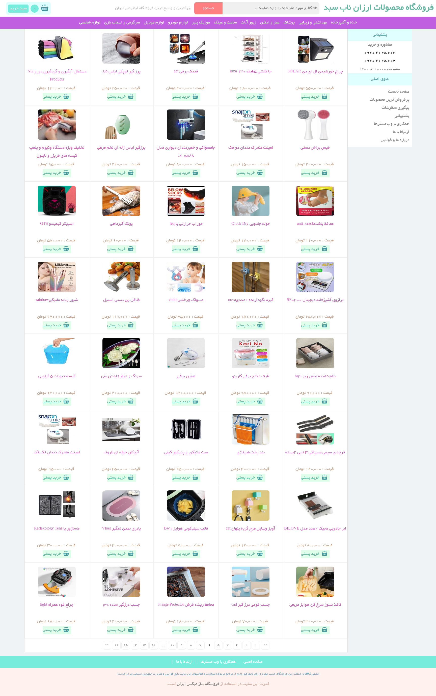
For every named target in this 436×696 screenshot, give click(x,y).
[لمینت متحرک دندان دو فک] (250, 139)
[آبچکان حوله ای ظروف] (121, 444)
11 (163, 645)
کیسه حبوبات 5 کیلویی (56, 376)
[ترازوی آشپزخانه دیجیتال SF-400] (315, 291)
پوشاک (289, 23)
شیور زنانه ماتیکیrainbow (57, 300)
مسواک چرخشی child (186, 300)
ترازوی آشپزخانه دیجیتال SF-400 (315, 300)
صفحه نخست (398, 92)
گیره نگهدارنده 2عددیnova (250, 300)
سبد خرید (18, 9)
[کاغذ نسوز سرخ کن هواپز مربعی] (315, 596)
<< (265, 645)
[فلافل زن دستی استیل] (121, 291)
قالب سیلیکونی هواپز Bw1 (186, 529)
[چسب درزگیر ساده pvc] (121, 596)
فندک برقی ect (186, 72)
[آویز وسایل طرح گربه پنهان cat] (250, 520)
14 (135, 645)
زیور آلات (248, 23)
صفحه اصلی (253, 662)
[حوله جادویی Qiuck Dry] (250, 215)
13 (144, 645)
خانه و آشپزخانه (344, 23)
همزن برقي (186, 376)
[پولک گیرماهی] (121, 215)
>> (107, 645)
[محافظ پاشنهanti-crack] (315, 215)
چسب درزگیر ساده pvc (121, 605)
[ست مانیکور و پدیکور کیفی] (186, 444)
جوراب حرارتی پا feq (186, 224)
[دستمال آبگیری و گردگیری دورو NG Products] (57, 63)
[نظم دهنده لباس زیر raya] (315, 368)
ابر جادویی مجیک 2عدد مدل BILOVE (315, 529)
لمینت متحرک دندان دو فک (250, 148)
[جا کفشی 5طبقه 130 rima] (250, 63)
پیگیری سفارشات (395, 108)
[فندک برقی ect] (186, 63)
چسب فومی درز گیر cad (250, 605)
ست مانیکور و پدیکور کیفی (186, 453)
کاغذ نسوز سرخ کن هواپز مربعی (315, 605)
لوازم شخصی (89, 23)
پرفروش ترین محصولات (389, 100)
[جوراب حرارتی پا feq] (186, 215)
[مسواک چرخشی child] (186, 291)
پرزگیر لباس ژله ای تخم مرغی (121, 148)
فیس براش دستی (315, 148)
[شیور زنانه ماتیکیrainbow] (57, 291)
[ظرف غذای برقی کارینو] (250, 368)
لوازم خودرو (178, 23)
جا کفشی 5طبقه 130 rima (250, 72)
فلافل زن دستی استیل (121, 300)
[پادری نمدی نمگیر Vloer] (121, 520)
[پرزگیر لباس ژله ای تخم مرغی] (121, 139)
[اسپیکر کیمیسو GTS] (57, 215)
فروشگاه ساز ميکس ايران (198, 684)
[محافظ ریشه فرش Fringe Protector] (186, 596)
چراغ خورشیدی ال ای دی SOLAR (315, 72)
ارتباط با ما (401, 132)
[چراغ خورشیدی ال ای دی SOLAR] (315, 63)
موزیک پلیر (201, 23)
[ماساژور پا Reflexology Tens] (57, 520)
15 (126, 645)
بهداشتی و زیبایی (313, 23)
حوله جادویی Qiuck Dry (250, 224)
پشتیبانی (402, 116)
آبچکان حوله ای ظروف (121, 453)
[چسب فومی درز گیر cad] (250, 596)
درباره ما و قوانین (395, 140)
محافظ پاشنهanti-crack (315, 224)
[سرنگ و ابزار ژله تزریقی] (121, 368)
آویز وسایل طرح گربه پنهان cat (250, 529)
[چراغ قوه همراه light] (57, 596)
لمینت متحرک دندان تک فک (57, 453)
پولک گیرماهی (121, 224)
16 (116, 645)
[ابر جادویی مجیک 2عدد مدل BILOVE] (315, 520)
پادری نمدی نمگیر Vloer (121, 529)
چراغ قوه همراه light (56, 605)
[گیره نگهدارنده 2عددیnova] (250, 291)
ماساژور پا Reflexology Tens (56, 529)
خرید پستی (310, 97)
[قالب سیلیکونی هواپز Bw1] (186, 520)
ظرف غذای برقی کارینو (250, 376)
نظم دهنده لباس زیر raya (315, 376)
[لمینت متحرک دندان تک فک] (57, 444)
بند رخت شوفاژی (251, 453)
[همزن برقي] (186, 368)
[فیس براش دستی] (315, 139)
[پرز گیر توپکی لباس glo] (121, 63)
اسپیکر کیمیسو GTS (57, 224)
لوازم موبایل (154, 23)
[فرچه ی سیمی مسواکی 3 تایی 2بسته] (315, 444)
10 (172, 645)
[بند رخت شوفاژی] (250, 444)
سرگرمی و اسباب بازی (122, 23)
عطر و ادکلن (270, 23)
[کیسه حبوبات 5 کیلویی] (57, 368)
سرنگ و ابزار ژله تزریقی (121, 376)
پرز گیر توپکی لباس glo (121, 72)
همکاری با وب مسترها (391, 124)
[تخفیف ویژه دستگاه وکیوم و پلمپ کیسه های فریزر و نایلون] (57, 139)
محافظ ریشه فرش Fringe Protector (186, 605)
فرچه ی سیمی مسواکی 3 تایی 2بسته (315, 453)
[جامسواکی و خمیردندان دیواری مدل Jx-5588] (186, 139)
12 (154, 645)
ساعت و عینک (225, 23)
